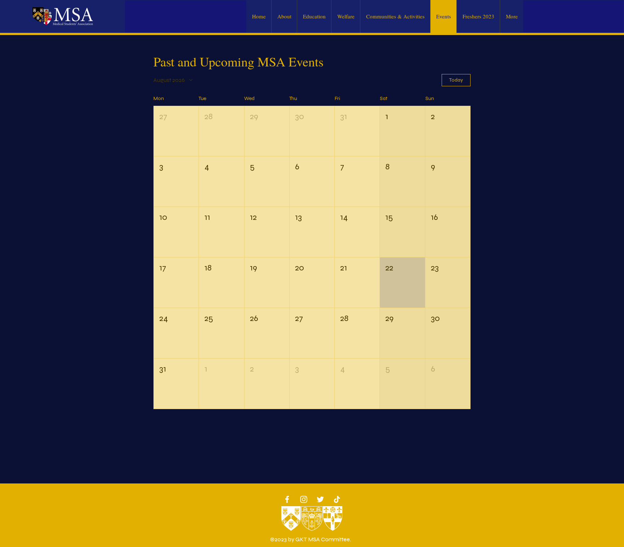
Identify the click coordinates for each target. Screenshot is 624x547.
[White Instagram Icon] (303, 499)
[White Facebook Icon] (287, 499)
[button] (176, 131)
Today (456, 80)
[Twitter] (320, 499)
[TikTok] (337, 499)
